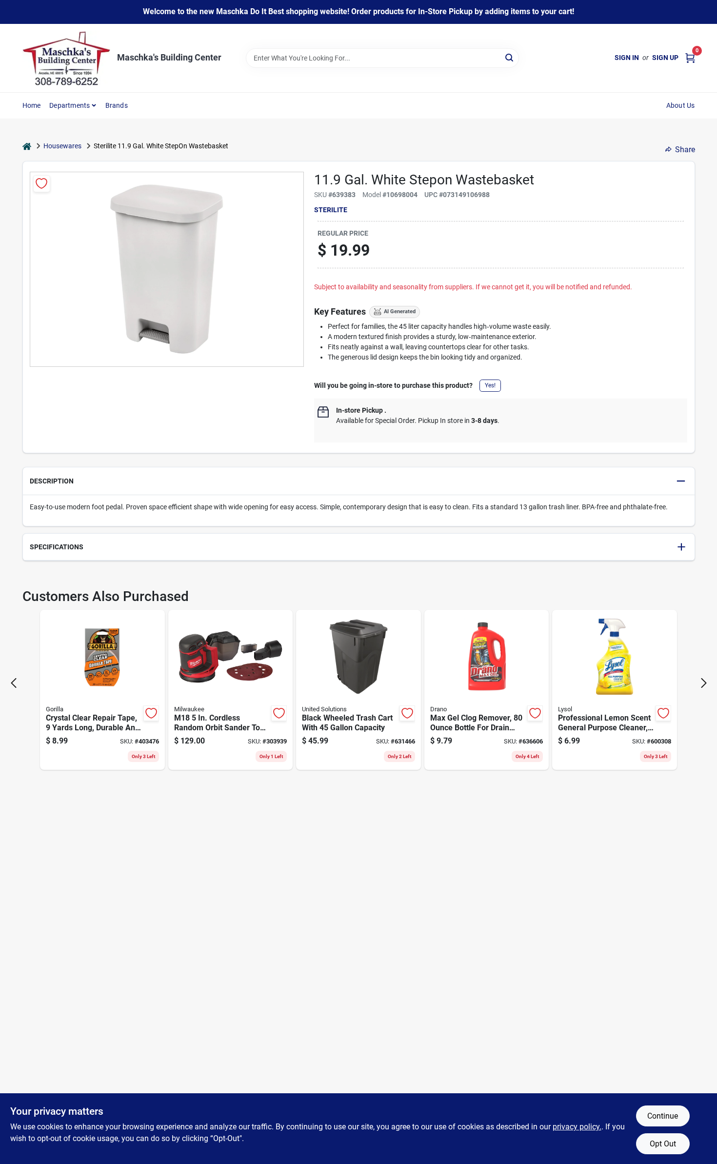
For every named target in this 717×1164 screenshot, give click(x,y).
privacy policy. (577, 1126)
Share (685, 149)
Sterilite (330, 210)
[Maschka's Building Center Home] (66, 58)
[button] (359, 481)
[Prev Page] (14, 683)
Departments (69, 105)
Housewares (62, 146)
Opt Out (663, 1143)
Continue (662, 1116)
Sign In (627, 57)
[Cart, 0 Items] (690, 58)
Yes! (490, 385)
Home (31, 105)
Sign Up (665, 57)
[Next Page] (704, 683)
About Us (680, 105)
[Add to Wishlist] (41, 183)
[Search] (510, 57)
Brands (116, 105)
